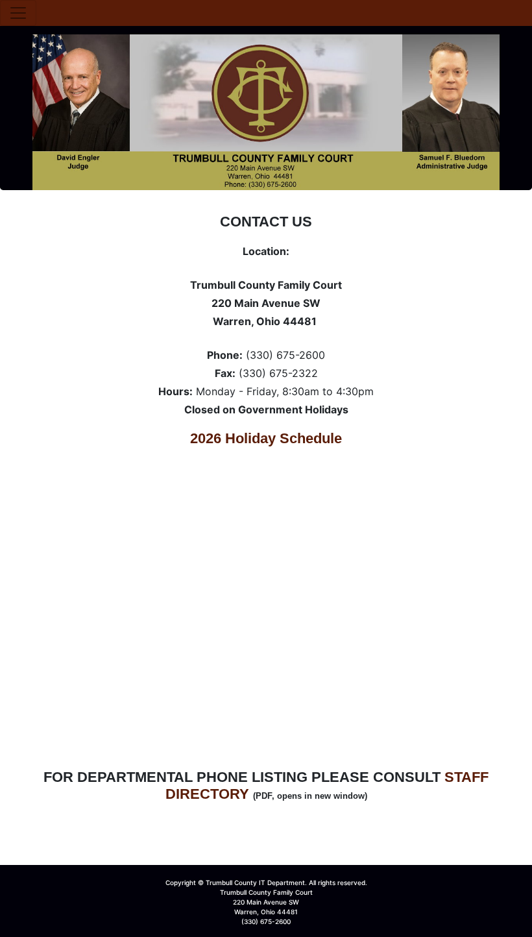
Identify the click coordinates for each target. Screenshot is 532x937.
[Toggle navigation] (18, 13)
